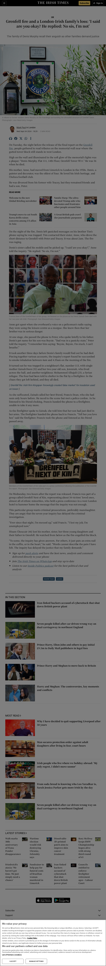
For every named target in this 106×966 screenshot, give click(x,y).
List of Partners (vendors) (12, 955)
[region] (53, 943)
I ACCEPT (12, 961)
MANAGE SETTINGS (36, 961)
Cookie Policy (32, 938)
